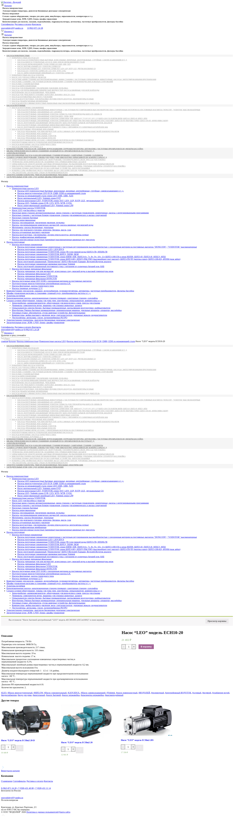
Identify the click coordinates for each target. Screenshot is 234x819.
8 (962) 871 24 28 (31, 329)
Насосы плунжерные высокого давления (32, 97)
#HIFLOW (38, 693)
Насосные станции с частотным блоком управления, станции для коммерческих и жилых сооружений (62, 82)
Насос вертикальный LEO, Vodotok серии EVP (39, 66)
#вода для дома (25, 695)
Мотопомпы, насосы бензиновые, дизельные (33, 92)
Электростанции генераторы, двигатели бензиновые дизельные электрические (36, 11)
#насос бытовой (53, 695)
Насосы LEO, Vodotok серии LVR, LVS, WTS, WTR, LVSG (41, 71)
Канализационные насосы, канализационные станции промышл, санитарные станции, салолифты (54, 155)
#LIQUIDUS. (74, 693)
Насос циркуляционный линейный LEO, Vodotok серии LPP (45, 73)
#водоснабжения (9, 695)
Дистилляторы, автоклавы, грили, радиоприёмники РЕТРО (40, 173)
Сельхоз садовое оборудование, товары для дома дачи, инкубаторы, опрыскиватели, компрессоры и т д (47, 16)
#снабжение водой (220, 693)
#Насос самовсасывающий (93, 693)
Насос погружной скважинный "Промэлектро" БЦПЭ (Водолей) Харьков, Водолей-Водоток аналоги (64, 123)
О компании (6, 781)
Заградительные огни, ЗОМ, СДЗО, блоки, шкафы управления (29, 19)
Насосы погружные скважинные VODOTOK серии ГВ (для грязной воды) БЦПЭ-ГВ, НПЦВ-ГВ (59, 114)
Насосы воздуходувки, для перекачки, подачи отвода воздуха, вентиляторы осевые (53, 99)
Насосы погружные (10, 14)
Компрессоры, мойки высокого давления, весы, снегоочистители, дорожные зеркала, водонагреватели (63, 170)
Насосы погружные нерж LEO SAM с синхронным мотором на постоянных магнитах (53, 140)
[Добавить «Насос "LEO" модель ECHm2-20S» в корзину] (139, 748)
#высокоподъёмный (114, 695)
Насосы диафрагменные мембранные (30, 101)
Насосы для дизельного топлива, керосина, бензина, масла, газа (43, 95)
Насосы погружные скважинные (28, 108)
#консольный (39, 695)
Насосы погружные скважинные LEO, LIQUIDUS (39, 112)
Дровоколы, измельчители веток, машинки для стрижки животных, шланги (49, 162)
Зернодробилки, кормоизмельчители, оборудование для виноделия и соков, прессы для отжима (58, 160)
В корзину (146, 647)
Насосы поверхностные (12, 8)
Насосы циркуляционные (24, 86)
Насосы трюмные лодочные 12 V (27, 147)
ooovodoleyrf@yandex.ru (12, 28)
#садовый (196, 693)
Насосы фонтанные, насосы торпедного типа (34, 144)
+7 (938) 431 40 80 (25, 788)
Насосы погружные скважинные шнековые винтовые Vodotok (48, 125)
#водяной (206, 693)
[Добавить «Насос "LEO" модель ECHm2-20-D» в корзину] (19, 748)
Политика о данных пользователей (42, 812)
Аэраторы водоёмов (16, 153)
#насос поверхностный (126, 693)
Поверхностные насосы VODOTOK (28, 75)
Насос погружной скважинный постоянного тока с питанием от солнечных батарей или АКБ (62, 127)
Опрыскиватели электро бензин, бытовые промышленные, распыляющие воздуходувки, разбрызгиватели (63, 164)
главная (4, 341)
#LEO (3, 693)
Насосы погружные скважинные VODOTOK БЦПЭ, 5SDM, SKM (45, 116)
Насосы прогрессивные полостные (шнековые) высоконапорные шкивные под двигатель (56, 103)
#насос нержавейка (71, 695)
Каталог (8, 5)
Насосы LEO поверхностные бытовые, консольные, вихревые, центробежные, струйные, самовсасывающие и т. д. (72, 60)
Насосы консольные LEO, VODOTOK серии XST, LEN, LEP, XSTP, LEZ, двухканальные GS (56, 69)
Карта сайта (64, 812)
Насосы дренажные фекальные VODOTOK (36, 136)
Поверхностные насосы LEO (25, 58)
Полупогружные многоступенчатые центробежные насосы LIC (42, 142)
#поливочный (157, 693)
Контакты (36, 24)
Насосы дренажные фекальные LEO (34, 134)
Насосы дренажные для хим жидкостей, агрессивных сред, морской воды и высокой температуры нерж (68, 131)
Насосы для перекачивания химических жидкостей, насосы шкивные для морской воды (55, 90)
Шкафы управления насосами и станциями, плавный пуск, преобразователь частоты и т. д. (50, 151)
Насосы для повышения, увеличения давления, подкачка (40, 88)
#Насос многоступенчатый (20, 693)
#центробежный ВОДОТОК (178, 693)
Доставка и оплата (22, 24)
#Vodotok (111, 693)
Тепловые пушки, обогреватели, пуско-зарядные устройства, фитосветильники (51, 168)
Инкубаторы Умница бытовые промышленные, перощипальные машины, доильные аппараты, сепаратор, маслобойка (69, 166)
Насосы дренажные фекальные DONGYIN (36, 138)
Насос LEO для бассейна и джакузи (29, 77)
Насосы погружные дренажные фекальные (33, 129)
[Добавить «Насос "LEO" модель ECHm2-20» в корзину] (79, 750)
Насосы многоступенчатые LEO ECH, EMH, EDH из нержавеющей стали (51, 62)
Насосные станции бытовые (25, 84)
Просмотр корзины (217, 621)
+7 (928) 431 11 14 (42, 788)
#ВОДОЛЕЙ (144, 693)
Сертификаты (7, 24)
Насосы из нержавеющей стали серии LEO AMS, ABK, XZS (44, 64)
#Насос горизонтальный (55, 693)
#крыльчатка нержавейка (92, 695)
